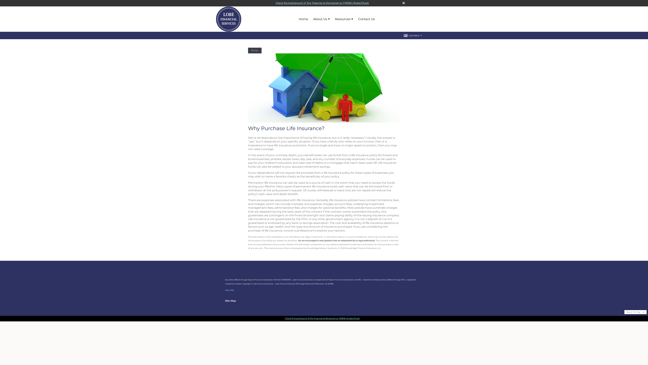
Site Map (230, 300)
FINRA (284, 280)
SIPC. (289, 280)
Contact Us (366, 19)
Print (254, 50)
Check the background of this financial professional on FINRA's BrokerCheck (322, 3)
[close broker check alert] (403, 3)
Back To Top (634, 312)
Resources (342, 19)
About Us (320, 19)
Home (303, 19)
